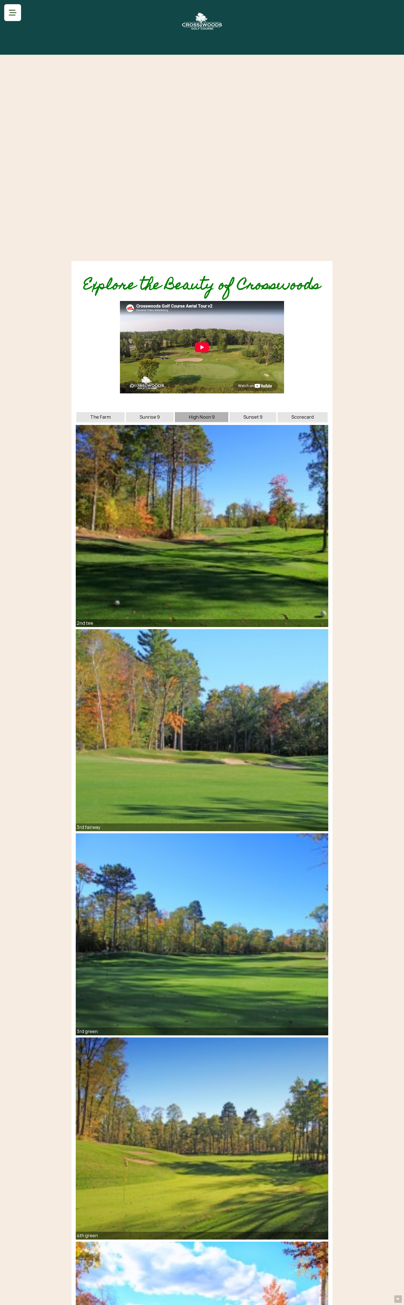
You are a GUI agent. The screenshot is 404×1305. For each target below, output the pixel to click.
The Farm (100, 417)
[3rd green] (202, 934)
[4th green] (202, 1138)
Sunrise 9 (150, 417)
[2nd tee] (202, 526)
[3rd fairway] (202, 730)
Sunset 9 (252, 417)
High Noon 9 (202, 417)
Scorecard (302, 417)
